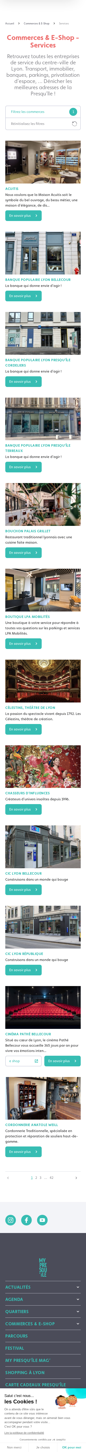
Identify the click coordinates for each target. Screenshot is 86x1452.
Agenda (14, 1299)
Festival (14, 1348)
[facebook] (26, 1220)
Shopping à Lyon (25, 1372)
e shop (14, 1061)
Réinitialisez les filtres (27, 124)
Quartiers (17, 1311)
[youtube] (42, 1220)
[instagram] (10, 1220)
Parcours (16, 1336)
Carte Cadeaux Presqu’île (35, 1384)
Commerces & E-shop (30, 1323)
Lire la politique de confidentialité (24, 1432)
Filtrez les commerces (42, 112)
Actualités (18, 1287)
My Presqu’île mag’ (27, 1360)
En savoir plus (20, 215)
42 (51, 1178)
